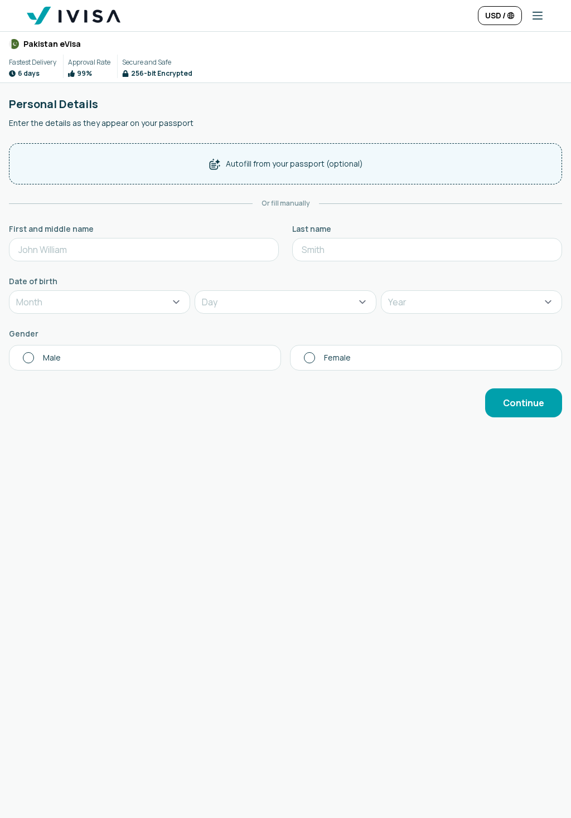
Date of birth (33, 281)
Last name (311, 228)
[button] (533, 15)
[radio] (145, 358)
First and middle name (51, 228)
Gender (23, 333)
